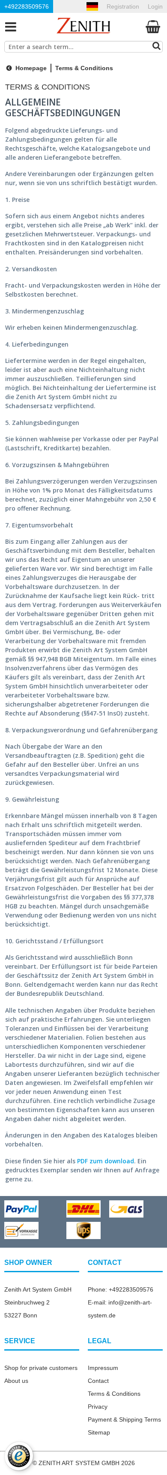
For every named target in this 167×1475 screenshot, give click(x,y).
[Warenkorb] (153, 26)
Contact (98, 1380)
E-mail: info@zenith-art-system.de (120, 1309)
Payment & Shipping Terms (124, 1419)
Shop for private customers (41, 1367)
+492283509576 (26, 6)
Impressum (103, 1367)
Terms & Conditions (114, 1393)
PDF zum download (105, 1161)
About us (16, 1380)
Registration (123, 6)
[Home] (83, 26)
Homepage (30, 68)
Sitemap (99, 1432)
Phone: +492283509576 (120, 1289)
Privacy (97, 1406)
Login (155, 6)
